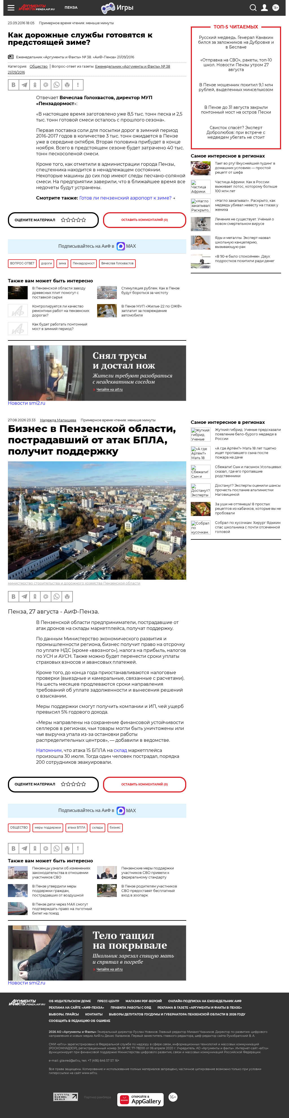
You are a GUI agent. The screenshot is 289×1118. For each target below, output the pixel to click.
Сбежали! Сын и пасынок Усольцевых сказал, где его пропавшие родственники (248, 471)
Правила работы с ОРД (131, 1007)
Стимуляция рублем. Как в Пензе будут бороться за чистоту (150, 290)
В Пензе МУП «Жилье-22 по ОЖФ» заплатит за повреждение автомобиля (151, 310)
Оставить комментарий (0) (144, 220)
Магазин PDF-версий (144, 1001)
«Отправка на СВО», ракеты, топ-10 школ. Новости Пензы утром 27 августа (236, 65)
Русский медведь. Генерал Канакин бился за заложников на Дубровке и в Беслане (236, 42)
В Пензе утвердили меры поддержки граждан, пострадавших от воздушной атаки (46, 893)
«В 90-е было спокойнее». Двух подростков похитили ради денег (245, 258)
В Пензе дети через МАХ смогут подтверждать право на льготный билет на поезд (62, 908)
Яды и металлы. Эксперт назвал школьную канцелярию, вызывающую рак (243, 242)
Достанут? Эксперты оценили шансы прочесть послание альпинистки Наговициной (248, 490)
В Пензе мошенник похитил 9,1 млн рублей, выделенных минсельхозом (236, 87)
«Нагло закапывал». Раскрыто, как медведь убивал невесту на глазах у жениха (246, 205)
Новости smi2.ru (26, 403)
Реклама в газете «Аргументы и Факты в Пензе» (199, 1007)
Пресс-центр (108, 1001)
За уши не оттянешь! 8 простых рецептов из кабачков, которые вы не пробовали (248, 508)
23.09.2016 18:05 (21, 23)
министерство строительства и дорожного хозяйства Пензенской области (74, 583)
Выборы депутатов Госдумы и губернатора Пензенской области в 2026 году (177, 1014)
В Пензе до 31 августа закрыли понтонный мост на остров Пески (236, 110)
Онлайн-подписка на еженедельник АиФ (205, 1001)
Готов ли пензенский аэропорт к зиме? (125, 198)
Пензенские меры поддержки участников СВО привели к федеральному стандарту (147, 872)
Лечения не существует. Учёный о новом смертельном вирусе (244, 221)
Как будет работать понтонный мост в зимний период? (59, 326)
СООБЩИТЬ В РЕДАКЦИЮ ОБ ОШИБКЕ (79, 1021)
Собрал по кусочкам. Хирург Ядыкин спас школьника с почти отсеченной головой (248, 527)
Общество (39, 66)
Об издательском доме (70, 1001)
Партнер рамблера (97, 1097)
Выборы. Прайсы (64, 1014)
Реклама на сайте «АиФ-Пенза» (76, 1007)
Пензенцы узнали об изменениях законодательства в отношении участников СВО (61, 872)
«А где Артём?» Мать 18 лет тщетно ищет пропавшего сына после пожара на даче (245, 452)
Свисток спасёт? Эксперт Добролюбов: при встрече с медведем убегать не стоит (236, 132)
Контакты (93, 1014)
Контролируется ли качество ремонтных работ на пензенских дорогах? (60, 310)
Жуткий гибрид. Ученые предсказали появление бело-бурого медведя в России (248, 434)
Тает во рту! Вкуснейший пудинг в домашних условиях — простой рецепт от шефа (245, 167)
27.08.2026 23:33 (22, 420)
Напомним (49, 750)
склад (120, 750)
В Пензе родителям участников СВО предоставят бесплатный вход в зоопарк (149, 890)
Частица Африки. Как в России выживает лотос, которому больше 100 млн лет (246, 186)
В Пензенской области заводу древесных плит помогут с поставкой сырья (59, 292)
